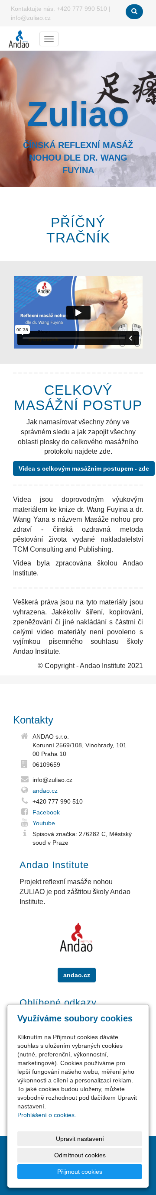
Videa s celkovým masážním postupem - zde (84, 468)
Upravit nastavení (80, 1138)
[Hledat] (134, 11)
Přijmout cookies (79, 1171)
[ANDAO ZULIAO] (19, 38)
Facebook (46, 812)
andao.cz (45, 790)
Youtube (43, 823)
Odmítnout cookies (80, 1155)
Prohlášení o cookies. (46, 1114)
